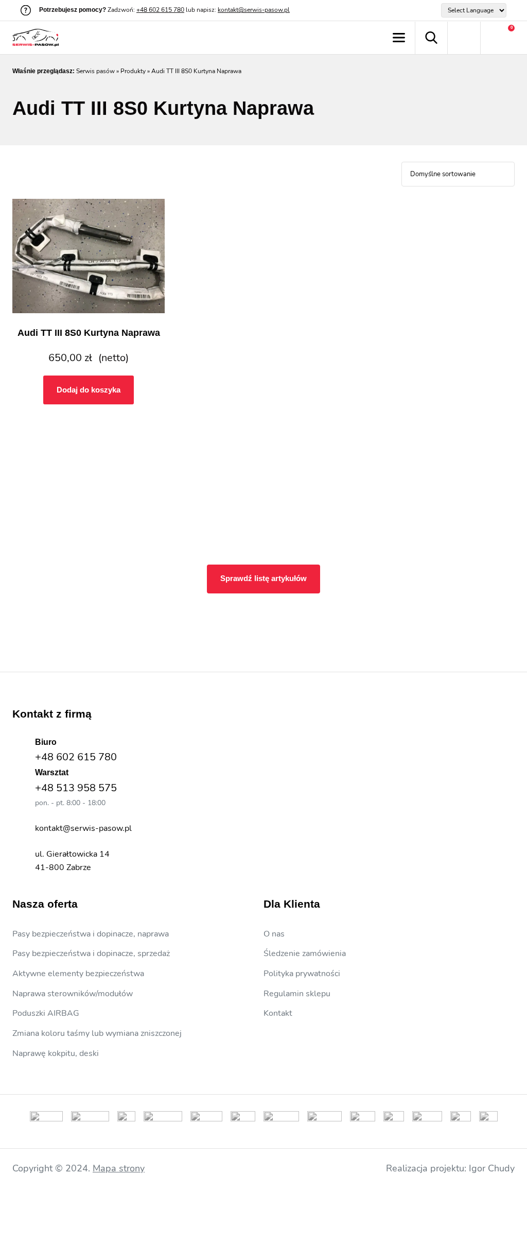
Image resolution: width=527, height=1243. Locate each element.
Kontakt (278, 1013)
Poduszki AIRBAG (45, 1013)
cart (498, 38)
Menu (398, 38)
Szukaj (431, 38)
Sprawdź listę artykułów (263, 578)
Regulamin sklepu (297, 993)
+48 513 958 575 (76, 788)
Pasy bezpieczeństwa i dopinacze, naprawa (90, 934)
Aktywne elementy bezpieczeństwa (78, 973)
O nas (274, 934)
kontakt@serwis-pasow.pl (254, 10)
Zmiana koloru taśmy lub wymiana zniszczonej (97, 1033)
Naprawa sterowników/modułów (72, 993)
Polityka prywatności (302, 973)
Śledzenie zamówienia (305, 953)
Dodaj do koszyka (88, 389)
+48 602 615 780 (160, 10)
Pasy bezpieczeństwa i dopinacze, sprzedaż (91, 953)
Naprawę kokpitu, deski (55, 1053)
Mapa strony (119, 1168)
